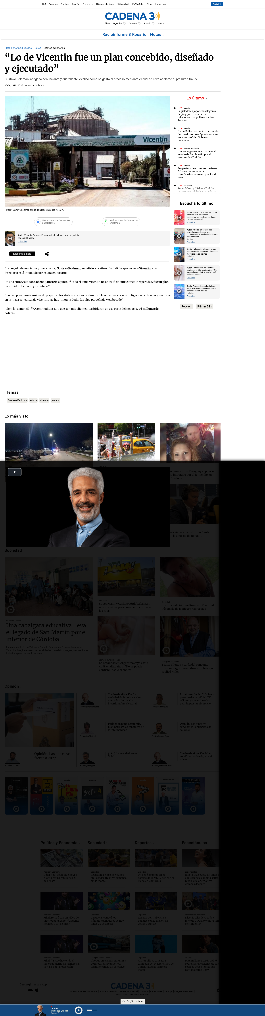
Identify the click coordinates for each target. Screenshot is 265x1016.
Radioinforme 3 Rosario (125, 34)
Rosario (147, 23)
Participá (217, 4)
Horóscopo (160, 4)
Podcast (186, 306)
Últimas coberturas (105, 4)
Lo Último (105, 23)
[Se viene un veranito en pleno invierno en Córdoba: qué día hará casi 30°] (127, 442)
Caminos (65, 4)
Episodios (22, 241)
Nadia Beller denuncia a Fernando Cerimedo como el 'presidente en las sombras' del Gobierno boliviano (198, 136)
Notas (156, 34)
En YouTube (138, 4)
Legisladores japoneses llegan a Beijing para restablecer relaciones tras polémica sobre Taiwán (197, 115)
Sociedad (188, 185)
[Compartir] (47, 254)
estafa (33, 400)
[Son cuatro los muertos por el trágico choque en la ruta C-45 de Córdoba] (49, 452)
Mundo (161, 23)
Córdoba (133, 23)
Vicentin (44, 400)
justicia (56, 400)
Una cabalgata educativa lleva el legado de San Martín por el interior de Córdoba (197, 154)
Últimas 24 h (123, 4)
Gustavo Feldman (17, 400)
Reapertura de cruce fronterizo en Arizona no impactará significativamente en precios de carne (198, 173)
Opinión (75, 4)
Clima (149, 4)
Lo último (196, 98)
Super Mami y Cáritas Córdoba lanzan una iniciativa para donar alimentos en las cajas (197, 191)
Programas (88, 4)
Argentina (117, 23)
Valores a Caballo (191, 148)
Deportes (53, 4)
